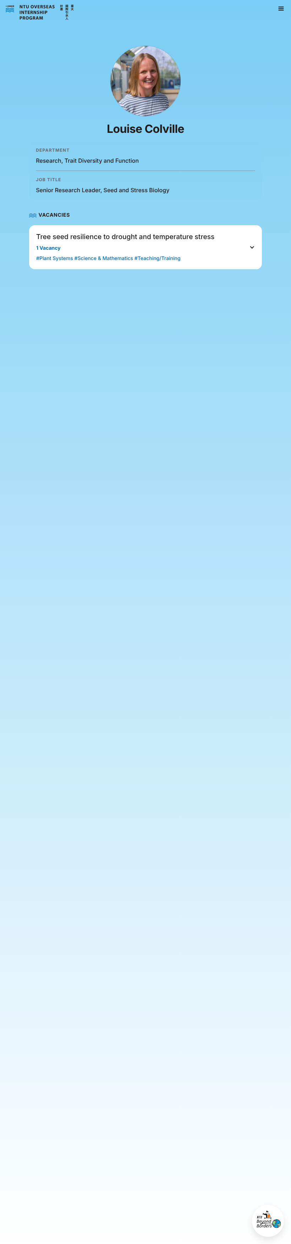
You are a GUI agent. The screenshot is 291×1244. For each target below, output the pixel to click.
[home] (40, 12)
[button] (281, 9)
